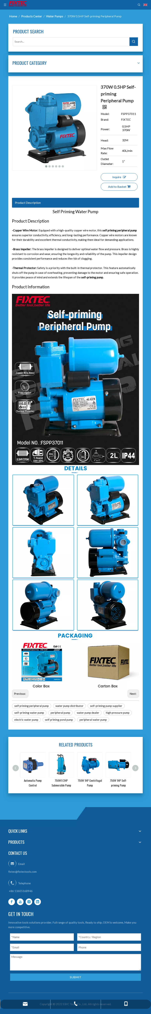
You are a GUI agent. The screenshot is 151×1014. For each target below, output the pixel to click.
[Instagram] (29, 901)
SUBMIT (75, 977)
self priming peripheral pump (31, 705)
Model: (105, 114)
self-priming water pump (29, 712)
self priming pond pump (59, 719)
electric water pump (26, 719)
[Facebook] (11, 901)
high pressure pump (117, 712)
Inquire (116, 177)
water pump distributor (69, 705)
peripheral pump (60, 712)
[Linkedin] (37, 901)
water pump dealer (88, 712)
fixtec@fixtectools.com (22, 871)
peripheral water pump (93, 719)
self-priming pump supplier (106, 705)
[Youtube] (20, 901)
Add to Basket (117, 186)
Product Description (28, 202)
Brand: (105, 119)
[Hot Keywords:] (133, 41)
